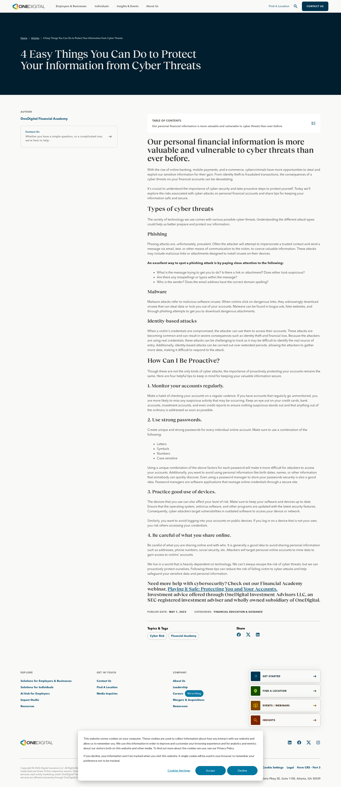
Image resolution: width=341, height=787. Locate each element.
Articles (35, 38)
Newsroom (180, 706)
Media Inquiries (107, 693)
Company (180, 672)
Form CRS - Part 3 (308, 767)
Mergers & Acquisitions (188, 700)
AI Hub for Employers (36, 693)
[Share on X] (248, 634)
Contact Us (104, 681)
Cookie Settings (273, 767)
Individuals (102, 6)
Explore (27, 672)
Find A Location (107, 687)
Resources (27, 706)
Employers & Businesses (71, 6)
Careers (178, 693)
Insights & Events (128, 6)
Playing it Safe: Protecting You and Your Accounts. (222, 589)
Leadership (180, 687)
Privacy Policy (225, 748)
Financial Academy (183, 636)
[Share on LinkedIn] (257, 634)
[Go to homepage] (29, 6)
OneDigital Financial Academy (44, 119)
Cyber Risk (157, 636)
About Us (152, 6)
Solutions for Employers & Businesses (46, 681)
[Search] (295, 6)
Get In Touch (106, 672)
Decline (242, 770)
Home (24, 38)
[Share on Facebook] (238, 634)
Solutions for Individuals (37, 687)
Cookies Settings (179, 770)
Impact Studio (30, 700)
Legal (290, 767)
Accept (210, 770)
